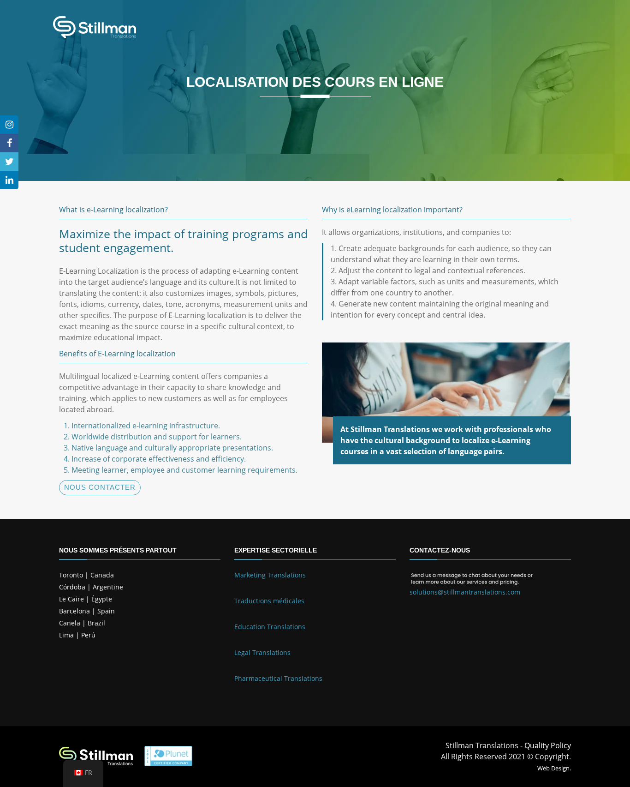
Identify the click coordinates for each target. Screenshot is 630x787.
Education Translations (269, 626)
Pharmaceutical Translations (278, 678)
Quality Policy (547, 745)
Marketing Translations (270, 575)
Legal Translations (262, 652)
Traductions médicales (269, 600)
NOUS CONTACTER (100, 487)
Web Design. (554, 768)
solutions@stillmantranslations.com (465, 592)
